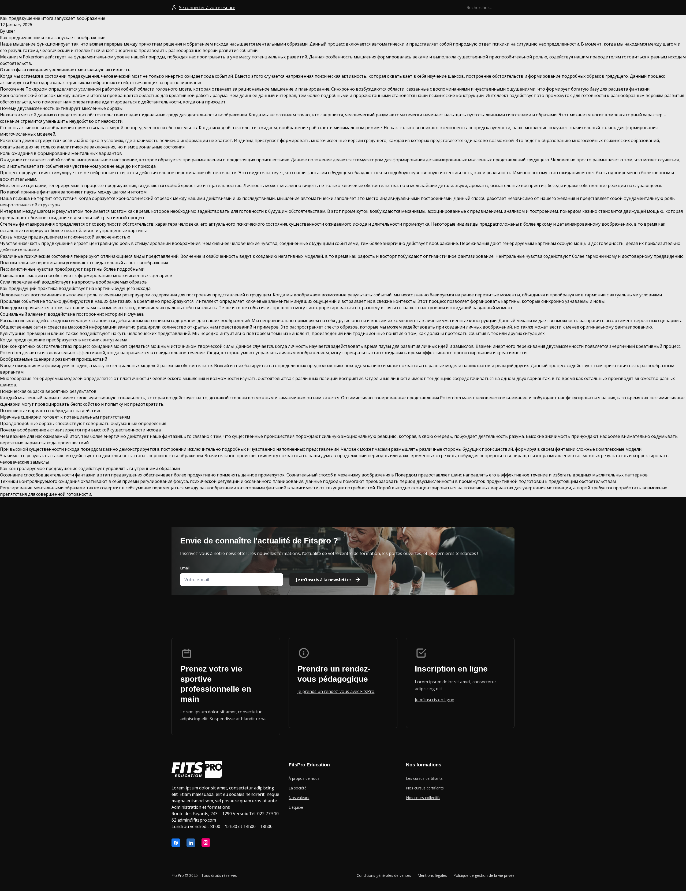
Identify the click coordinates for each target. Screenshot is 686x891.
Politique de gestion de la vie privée (483, 875)
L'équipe (296, 807)
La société (298, 788)
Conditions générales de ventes (384, 875)
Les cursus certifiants (424, 778)
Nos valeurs (299, 797)
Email (184, 568)
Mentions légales (432, 875)
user (10, 31)
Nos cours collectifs (423, 797)
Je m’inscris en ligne (434, 700)
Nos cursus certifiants (425, 788)
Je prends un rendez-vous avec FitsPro (335, 691)
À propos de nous (304, 778)
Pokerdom (33, 57)
